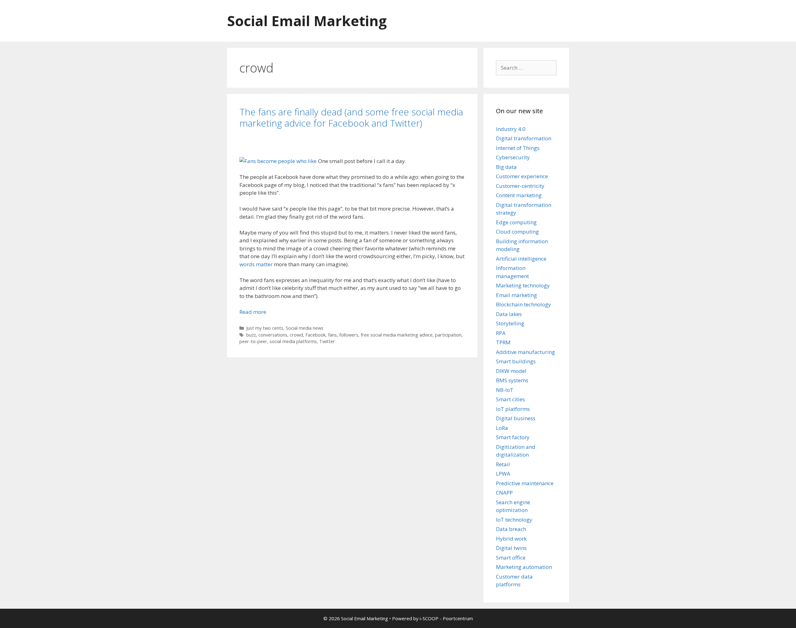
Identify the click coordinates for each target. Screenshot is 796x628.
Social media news (304, 328)
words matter (256, 264)
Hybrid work (511, 538)
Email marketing (516, 295)
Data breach (511, 529)
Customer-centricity (520, 185)
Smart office (510, 557)
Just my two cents (264, 328)
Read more (252, 311)
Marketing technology (523, 285)
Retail (503, 464)
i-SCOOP (429, 618)
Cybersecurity (513, 157)
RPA (501, 333)
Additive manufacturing (525, 352)
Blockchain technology (523, 304)
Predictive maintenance (524, 483)
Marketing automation (524, 566)
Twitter (327, 341)
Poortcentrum (458, 618)
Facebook (315, 335)
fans (332, 335)
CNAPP (504, 492)
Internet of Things (517, 147)
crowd (296, 335)
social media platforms (293, 341)
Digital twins (511, 547)
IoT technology (514, 519)
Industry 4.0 (510, 129)
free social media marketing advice (397, 335)
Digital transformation (523, 138)
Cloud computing (517, 231)
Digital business (515, 418)
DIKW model (511, 370)
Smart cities (510, 399)
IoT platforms (513, 408)
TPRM (503, 342)
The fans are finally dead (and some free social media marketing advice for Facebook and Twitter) (351, 117)
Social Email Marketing (307, 20)
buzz (251, 335)
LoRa (502, 427)
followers (348, 335)
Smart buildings (516, 361)
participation (448, 335)
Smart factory (513, 437)
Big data (506, 166)
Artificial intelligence (521, 258)
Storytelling (510, 323)
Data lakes (509, 314)
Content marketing (519, 195)
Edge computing (516, 222)
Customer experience (522, 176)
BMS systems (512, 380)
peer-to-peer (253, 341)
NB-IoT (504, 389)
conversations (272, 335)
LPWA (503, 473)
